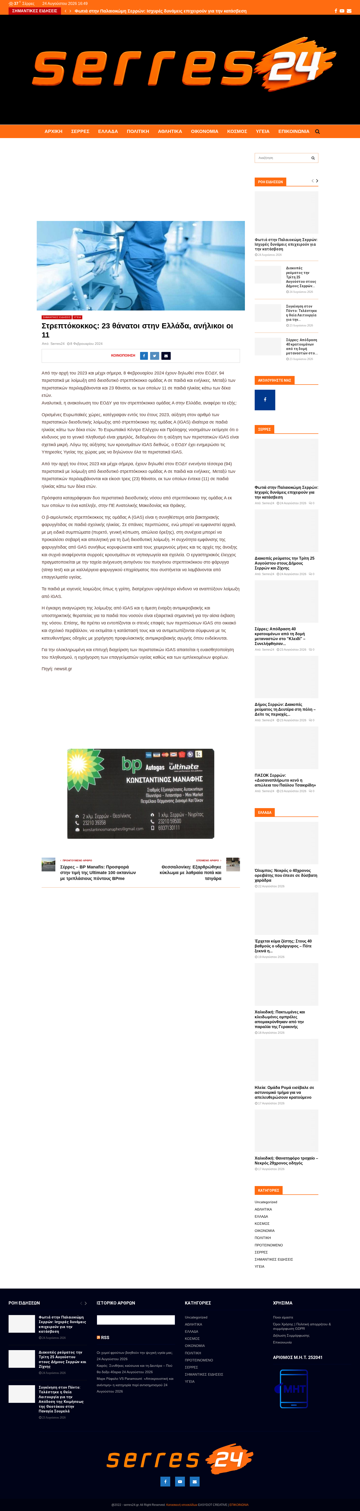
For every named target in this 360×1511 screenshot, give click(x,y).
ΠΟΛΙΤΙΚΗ (138, 131)
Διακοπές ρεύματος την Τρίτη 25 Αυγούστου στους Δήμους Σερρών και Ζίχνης (284, 563)
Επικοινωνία (294, 131)
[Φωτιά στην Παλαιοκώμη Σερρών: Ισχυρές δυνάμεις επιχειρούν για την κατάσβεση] (286, 212)
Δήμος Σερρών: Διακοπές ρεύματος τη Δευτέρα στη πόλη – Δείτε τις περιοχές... (285, 709)
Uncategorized (266, 1202)
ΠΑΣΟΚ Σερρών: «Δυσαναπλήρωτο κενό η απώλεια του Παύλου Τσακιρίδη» (285, 780)
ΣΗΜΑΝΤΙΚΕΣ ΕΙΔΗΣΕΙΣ (57, 317)
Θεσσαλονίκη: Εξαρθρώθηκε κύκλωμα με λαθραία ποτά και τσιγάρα (190, 873)
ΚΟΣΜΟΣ (237, 131)
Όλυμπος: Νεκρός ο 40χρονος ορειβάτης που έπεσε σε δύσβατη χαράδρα (286, 875)
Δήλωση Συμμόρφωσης (291, 1335)
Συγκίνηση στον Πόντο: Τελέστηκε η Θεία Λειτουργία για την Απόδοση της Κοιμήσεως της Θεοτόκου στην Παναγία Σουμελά (61, 1399)
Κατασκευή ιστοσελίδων (181, 1505)
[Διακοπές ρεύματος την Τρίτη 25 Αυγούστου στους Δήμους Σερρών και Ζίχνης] (268, 275)
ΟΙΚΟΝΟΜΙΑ (204, 131)
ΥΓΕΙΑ (263, 131)
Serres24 (57, 344)
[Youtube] (180, 1481)
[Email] (195, 1481)
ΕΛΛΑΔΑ (108, 131)
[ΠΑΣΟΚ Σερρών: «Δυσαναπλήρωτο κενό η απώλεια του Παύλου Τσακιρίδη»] (286, 747)
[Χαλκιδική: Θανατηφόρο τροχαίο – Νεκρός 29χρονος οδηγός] (286, 1131)
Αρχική (53, 131)
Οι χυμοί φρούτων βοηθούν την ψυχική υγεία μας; (135, 1353)
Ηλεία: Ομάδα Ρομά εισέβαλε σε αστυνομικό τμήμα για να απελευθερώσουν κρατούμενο (284, 1092)
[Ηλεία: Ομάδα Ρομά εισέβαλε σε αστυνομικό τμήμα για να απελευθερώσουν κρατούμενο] (286, 1060)
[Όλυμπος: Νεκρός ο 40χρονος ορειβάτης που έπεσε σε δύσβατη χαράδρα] (286, 843)
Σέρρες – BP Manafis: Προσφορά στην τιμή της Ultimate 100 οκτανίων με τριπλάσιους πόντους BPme (98, 873)
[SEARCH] (313, 158)
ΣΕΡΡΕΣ (80, 131)
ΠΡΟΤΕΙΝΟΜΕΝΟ (269, 1245)
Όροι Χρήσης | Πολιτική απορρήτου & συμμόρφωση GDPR (302, 1326)
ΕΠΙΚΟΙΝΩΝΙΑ (239, 1505)
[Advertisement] (141, 184)
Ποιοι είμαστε (283, 1317)
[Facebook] (165, 1481)
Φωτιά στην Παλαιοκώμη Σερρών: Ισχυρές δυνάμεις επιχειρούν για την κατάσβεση (161, 11)
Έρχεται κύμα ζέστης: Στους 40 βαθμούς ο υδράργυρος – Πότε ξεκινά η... (283, 946)
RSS (105, 1337)
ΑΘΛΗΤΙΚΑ (170, 131)
